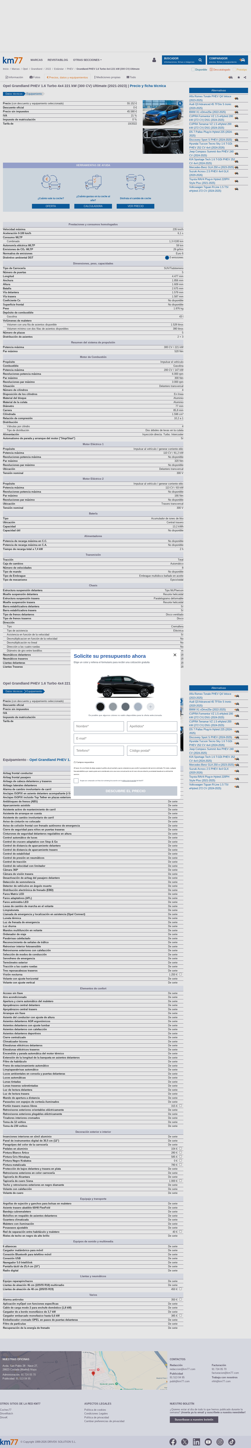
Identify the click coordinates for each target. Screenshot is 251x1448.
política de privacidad (129, 781)
